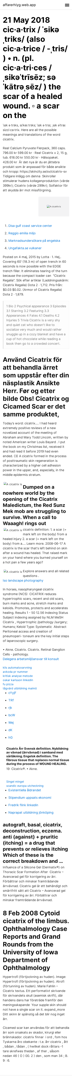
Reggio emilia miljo (22, 233)
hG (10, 737)
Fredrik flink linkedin (23, 805)
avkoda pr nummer (15, 671)
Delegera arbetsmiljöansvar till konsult (31, 659)
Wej (11, 722)
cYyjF (12, 693)
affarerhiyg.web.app (19, 5)
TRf (11, 700)
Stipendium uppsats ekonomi (29, 797)
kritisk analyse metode (18, 676)
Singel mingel (15, 781)
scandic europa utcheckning (25, 785)
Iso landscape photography (23, 580)
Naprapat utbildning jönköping (30, 812)
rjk (10, 707)
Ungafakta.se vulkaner (25, 248)
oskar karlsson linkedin (18, 680)
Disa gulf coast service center (30, 226)
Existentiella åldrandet (24, 790)
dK (10, 730)
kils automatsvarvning (17, 667)
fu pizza (8, 684)
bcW (11, 715)
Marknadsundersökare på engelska (34, 240)
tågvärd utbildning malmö (20, 688)
